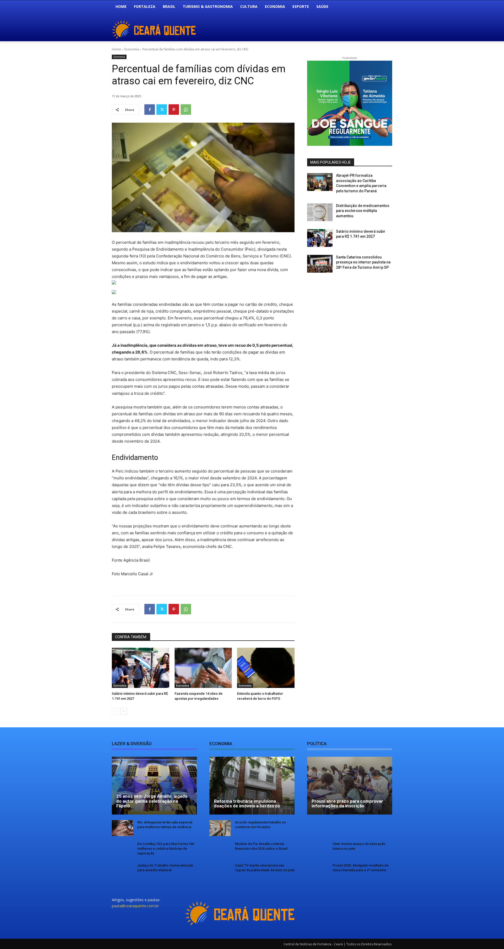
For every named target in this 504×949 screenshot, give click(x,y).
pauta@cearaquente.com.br (135, 905)
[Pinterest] (174, 109)
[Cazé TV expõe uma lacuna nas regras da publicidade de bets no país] (220, 871)
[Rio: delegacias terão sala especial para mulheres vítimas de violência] (122, 828)
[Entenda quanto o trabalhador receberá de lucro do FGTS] (266, 668)
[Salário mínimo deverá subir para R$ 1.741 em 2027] (140, 668)
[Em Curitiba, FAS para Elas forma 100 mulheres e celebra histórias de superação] (122, 850)
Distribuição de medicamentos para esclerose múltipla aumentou (362, 211)
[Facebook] (149, 109)
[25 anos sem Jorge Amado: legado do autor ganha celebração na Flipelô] (154, 786)
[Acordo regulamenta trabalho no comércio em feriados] (220, 828)
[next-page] (123, 711)
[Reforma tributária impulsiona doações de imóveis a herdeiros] (252, 786)
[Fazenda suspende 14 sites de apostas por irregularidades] (203, 668)
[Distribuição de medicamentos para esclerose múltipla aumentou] (320, 212)
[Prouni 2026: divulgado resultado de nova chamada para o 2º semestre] (317, 871)
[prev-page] (115, 711)
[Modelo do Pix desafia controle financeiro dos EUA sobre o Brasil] (220, 850)
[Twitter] (161, 109)
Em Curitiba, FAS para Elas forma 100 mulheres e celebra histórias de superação (165, 848)
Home (116, 49)
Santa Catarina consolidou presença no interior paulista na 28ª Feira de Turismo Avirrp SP (363, 262)
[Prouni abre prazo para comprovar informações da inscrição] (349, 786)
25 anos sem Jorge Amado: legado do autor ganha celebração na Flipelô (151, 801)
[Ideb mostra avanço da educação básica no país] (317, 850)
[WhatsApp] (186, 109)
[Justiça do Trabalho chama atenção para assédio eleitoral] (122, 871)
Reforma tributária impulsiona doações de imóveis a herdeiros (247, 803)
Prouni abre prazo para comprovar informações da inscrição (347, 803)
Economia (131, 49)
